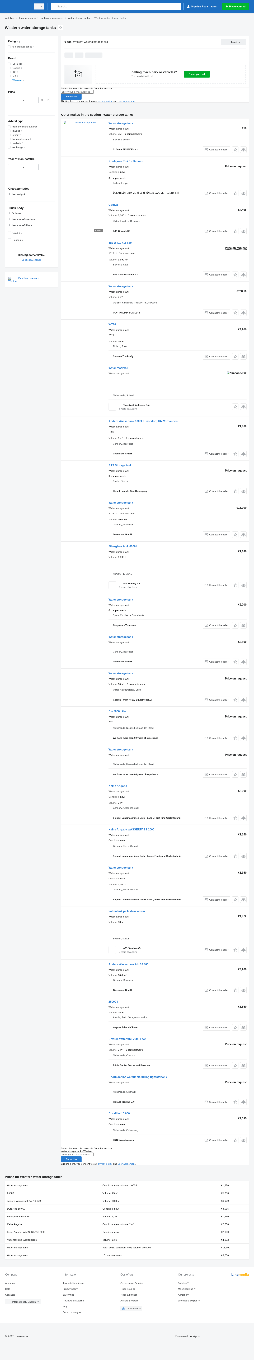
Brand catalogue (72, 1312)
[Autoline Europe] (17, 6)
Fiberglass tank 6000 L (123, 546)
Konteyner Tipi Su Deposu (126, 161)
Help (7, 1288)
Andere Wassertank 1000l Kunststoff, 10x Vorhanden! (143, 421)
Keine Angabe (118, 785)
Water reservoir (118, 368)
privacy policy (105, 101)
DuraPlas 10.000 (119, 1113)
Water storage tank (121, 123)
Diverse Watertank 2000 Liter (127, 1039)
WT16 (112, 324)
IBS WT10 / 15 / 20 (120, 242)
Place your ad (197, 74)
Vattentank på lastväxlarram (127, 911)
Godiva (113, 204)
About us (10, 1283)
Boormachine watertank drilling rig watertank (138, 1077)
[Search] (54, 6)
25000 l (113, 1001)
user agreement (126, 101)
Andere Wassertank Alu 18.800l (129, 964)
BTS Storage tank (120, 465)
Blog (65, 1306)
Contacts (10, 1294)
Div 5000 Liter (117, 711)
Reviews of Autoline (73, 1300)
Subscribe (71, 96)
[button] (235, 149)
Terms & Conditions (73, 1283)
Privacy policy (70, 1288)
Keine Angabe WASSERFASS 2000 (131, 829)
